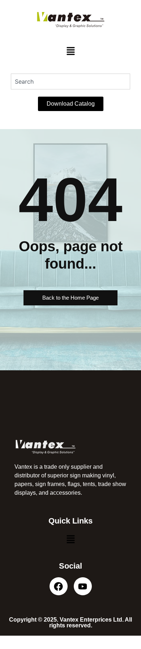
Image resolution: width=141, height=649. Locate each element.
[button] (70, 51)
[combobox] (70, 81)
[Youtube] (83, 586)
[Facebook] (59, 586)
